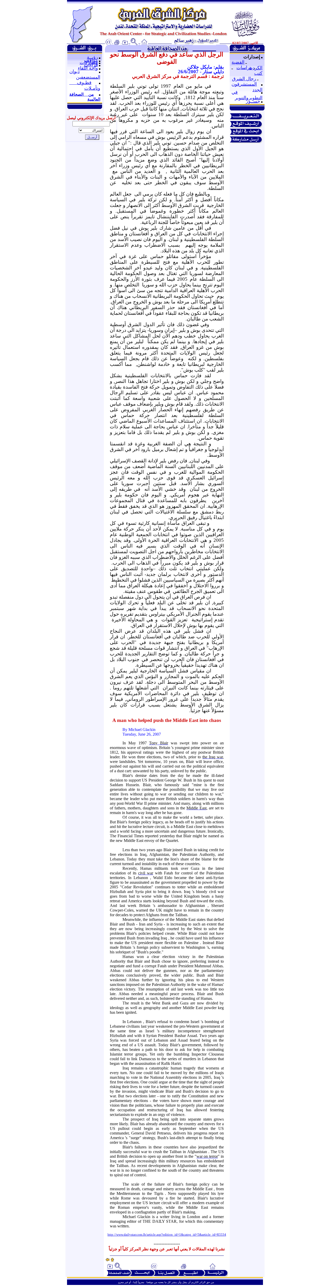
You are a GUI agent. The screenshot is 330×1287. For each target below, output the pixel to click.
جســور (253, 101)
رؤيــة (92, 57)
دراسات (244, 67)
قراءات (91, 64)
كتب (258, 73)
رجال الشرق (244, 78)
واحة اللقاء (88, 68)
